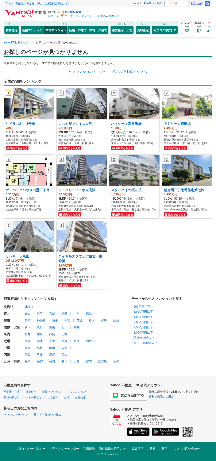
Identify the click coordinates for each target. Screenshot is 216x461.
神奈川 (41, 320)
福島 (89, 313)
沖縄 (116, 361)
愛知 (28, 334)
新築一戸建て (78, 30)
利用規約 (89, 448)
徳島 (28, 354)
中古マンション (56, 30)
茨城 (79, 320)
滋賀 (64, 341)
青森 (28, 313)
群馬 (104, 320)
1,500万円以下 (143, 317)
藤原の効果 (197, 3)
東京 (28, 320)
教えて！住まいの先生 (47, 414)
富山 (52, 327)
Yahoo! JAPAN (142, 3)
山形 (77, 313)
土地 (129, 30)
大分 (77, 361)
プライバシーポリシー (31, 448)
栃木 (92, 320)
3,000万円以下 (143, 332)
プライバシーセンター (64, 448)
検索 (207, 3)
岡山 (52, 348)
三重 (64, 334)
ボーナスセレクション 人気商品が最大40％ (92, 16)
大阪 (28, 341)
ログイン (53, 16)
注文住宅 (118, 30)
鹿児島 (102, 361)
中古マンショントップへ (87, 71)
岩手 (40, 313)
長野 (40, 327)
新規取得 (75, 12)
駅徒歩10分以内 (144, 337)
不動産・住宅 (12, 391)
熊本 (64, 361)
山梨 (116, 320)
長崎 (52, 361)
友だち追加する (132, 395)
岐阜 (40, 334)
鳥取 (28, 348)
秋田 (64, 313)
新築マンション (32, 30)
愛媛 (52, 354)
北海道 (29, 306)
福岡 (28, 361)
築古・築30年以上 (146, 343)
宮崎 (89, 361)
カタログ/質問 (162, 30)
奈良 (77, 341)
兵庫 (40, 341)
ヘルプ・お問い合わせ (185, 448)
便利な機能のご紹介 (161, 396)
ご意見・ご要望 (157, 448)
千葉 (67, 320)
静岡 (52, 334)
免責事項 (137, 448)
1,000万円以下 (143, 311)
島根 (40, 348)
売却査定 (143, 30)
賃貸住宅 (12, 30)
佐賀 (40, 361)
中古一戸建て (98, 30)
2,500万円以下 (143, 327)
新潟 (28, 327)
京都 (52, 341)
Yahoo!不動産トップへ (130, 71)
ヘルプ (157, 3)
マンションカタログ (16, 414)
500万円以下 (142, 306)
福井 (77, 327)
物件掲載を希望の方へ (113, 448)
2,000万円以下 (143, 322)
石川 (64, 327)
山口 (77, 348)
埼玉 (55, 320)
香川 (40, 354)
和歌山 (90, 341)
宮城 (52, 313)
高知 (64, 354)
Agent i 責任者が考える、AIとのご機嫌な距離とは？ (38, 3)
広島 (64, 348)
